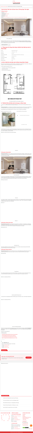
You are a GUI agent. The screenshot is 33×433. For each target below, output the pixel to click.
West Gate (5, 12)
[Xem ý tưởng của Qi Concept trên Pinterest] (26, 424)
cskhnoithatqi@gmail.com (17, 419)
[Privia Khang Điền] (1, 418)
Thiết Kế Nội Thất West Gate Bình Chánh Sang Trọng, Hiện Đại (9, 334)
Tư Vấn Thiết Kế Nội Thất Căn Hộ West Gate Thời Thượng (9, 336)
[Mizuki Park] (4, 420)
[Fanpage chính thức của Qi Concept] (23, 424)
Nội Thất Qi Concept (6, 347)
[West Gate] (8, 414)
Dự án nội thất (5, 6)
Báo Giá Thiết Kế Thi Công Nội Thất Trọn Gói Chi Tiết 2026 (10, 407)
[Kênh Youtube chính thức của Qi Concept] (27, 424)
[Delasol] (8, 419)
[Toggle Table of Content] (9, 45)
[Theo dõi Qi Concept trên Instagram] (24, 424)
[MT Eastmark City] (9, 416)
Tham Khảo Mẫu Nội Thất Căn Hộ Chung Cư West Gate (9, 335)
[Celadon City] (1, 415)
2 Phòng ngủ (7, 13)
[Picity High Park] (3, 414)
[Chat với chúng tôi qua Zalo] (30, 428)
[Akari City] (2, 419)
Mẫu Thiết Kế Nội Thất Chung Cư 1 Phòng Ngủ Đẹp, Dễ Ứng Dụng (11, 402)
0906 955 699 (16, 418)
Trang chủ (2, 6)
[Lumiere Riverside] (7, 420)
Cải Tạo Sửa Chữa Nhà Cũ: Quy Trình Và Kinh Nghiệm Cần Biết (10, 400)
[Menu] (1, 2)
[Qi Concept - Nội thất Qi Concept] (16, 2)
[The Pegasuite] (9, 417)
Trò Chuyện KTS (29, 357)
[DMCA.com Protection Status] (26, 427)
